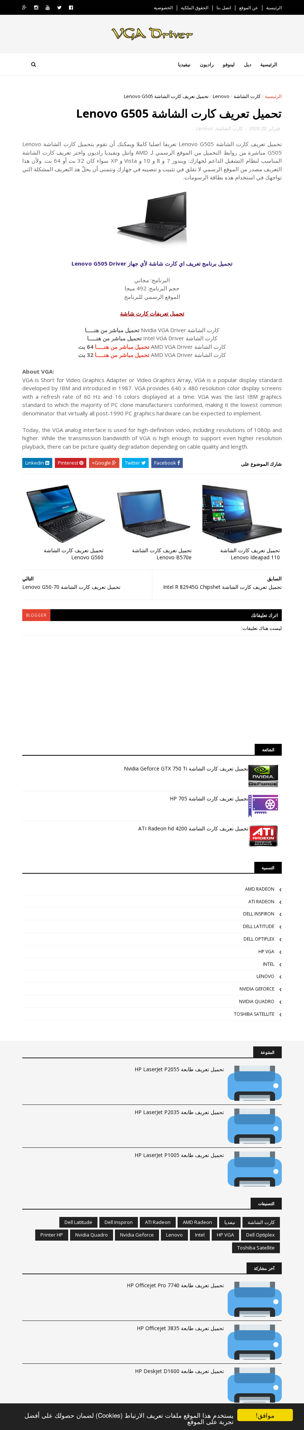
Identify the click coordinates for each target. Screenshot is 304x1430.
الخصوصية (163, 7)
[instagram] (36, 7)
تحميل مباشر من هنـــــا (122, 346)
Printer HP (51, 1234)
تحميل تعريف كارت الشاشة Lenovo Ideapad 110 (250, 554)
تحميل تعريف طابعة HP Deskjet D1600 (179, 1371)
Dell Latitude (258, 926)
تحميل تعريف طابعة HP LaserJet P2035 (179, 1112)
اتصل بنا (224, 7)
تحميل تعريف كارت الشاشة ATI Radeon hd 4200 (193, 828)
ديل (247, 64)
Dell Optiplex (259, 939)
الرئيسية (274, 7)
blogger (36, 615)
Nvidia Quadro (256, 1001)
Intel (268, 964)
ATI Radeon (261, 901)
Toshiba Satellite (254, 1014)
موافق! (265, 1415)
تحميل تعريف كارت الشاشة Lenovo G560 (73, 554)
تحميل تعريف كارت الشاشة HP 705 (209, 798)
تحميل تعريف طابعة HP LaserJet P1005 (179, 1154)
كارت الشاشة (247, 96)
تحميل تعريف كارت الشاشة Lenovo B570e (162, 554)
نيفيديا (184, 64)
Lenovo (221, 96)
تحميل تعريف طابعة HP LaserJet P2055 (179, 1069)
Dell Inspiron (258, 914)
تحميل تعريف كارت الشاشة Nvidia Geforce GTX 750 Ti (186, 768)
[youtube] (48, 7)
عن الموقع (248, 7)
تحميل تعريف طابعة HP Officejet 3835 (180, 1328)
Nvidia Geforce (256, 989)
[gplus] (24, 7)
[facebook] (71, 7)
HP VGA (266, 951)
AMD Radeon (259, 889)
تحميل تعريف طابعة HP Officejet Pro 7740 (175, 1285)
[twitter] (59, 7)
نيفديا (229, 1222)
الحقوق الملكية (194, 7)
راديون (207, 64)
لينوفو (229, 64)
